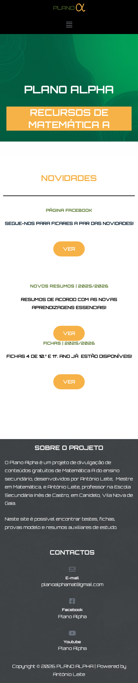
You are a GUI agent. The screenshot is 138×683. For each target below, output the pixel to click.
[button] (69, 24)
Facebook (72, 609)
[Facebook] (72, 601)
